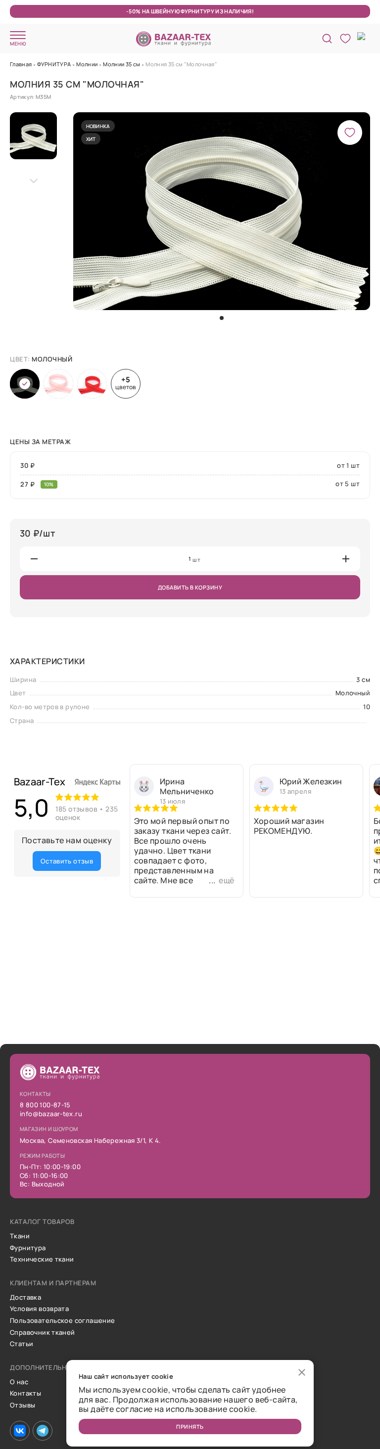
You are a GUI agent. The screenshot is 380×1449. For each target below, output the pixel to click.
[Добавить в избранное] (349, 132)
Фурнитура (28, 1248)
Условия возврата (39, 1309)
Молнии (86, 64)
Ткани (20, 1236)
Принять (189, 1426)
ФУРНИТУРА (54, 64)
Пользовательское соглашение (62, 1321)
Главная (21, 64)
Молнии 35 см (121, 64)
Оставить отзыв (67, 861)
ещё (226, 880)
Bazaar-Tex (40, 781)
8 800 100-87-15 (45, 1105)
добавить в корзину (190, 587)
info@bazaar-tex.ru (51, 1114)
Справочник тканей (42, 1333)
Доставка (25, 1298)
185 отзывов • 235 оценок (86, 813)
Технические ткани (42, 1260)
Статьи (21, 1344)
